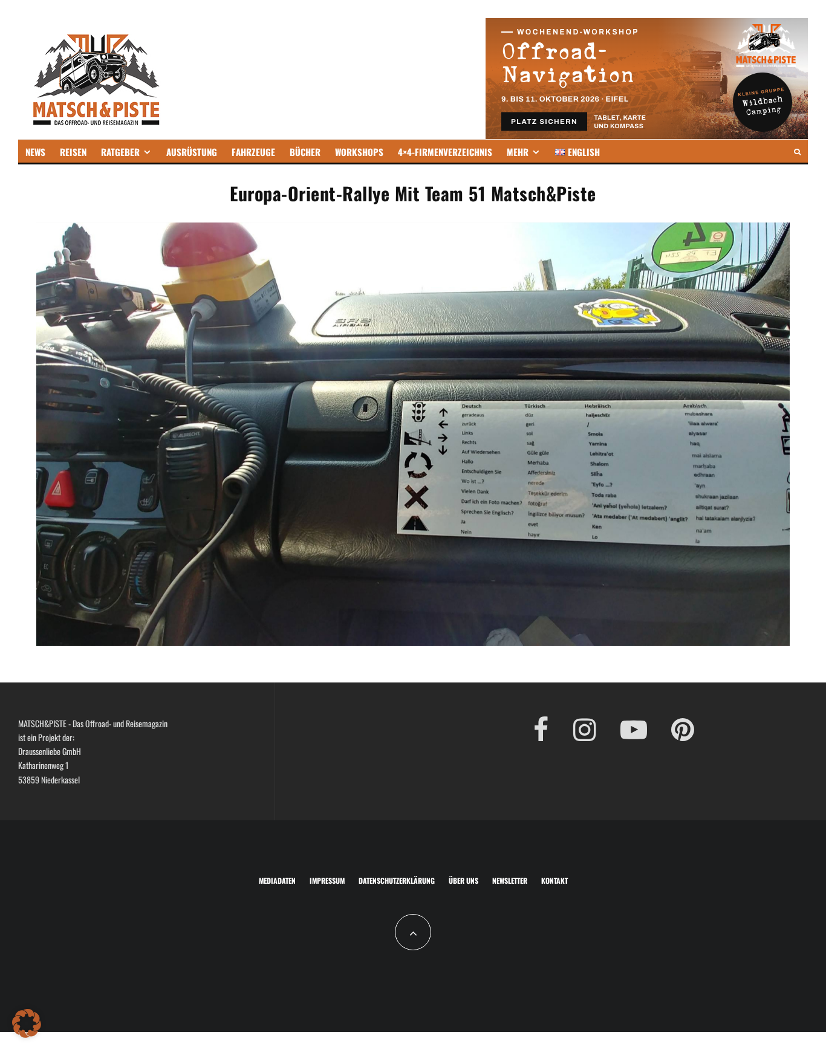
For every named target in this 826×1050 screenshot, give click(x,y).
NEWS (35, 151)
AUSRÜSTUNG (191, 151)
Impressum (327, 880)
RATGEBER (120, 151)
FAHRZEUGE (253, 151)
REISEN (73, 151)
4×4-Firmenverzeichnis (445, 151)
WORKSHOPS (359, 151)
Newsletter (509, 880)
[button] (26, 1023)
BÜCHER (305, 151)
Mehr (517, 151)
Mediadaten (277, 880)
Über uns (463, 880)
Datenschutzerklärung (397, 880)
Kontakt (554, 880)
